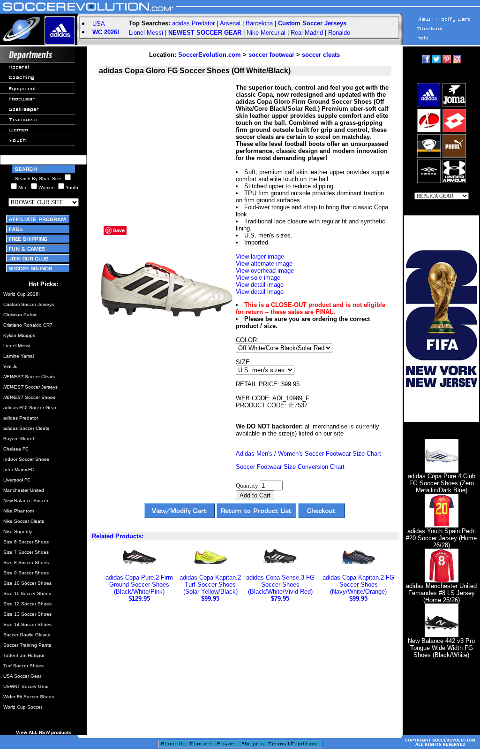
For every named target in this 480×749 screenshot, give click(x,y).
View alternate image (264, 263)
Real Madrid (307, 32)
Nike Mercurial (266, 32)
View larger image (260, 256)
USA (98, 23)
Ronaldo (339, 32)
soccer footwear (271, 54)
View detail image (260, 284)
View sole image (258, 277)
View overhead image (265, 270)
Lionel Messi (146, 32)
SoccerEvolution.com (209, 54)
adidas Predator (193, 23)
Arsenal (230, 23)
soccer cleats (321, 54)
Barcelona (259, 23)
